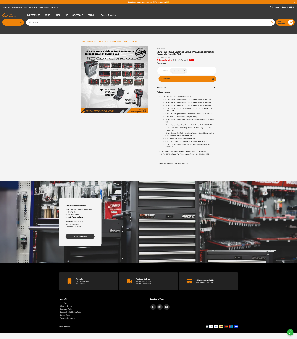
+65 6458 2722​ (73, 214)
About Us (6, 7)
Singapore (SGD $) (288, 7)
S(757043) (72, 212)
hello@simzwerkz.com (76, 217)
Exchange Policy (66, 309)
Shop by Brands (17, 7)
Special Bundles (44, 7)
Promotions (33, 7)
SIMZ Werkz (67, 326)
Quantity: (164, 70)
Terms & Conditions (67, 318)
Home (83, 41)
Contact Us (54, 7)
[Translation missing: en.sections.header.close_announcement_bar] (294, 2)
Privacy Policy (65, 315)
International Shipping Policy (71, 312)
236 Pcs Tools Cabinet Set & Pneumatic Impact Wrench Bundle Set (112, 41)
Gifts (25, 7)
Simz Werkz (161, 49)
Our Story (64, 303)
